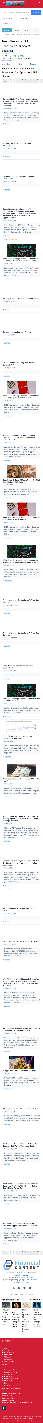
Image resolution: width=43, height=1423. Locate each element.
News (12, 34)
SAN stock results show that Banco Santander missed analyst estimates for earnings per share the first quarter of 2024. (22, 710)
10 (38, 80)
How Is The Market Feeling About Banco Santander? (19, 364)
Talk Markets (8, 756)
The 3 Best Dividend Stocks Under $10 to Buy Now (21, 780)
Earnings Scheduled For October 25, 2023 (21, 941)
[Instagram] (29, 1288)
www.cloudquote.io (21, 1275)
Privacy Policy (35, 1280)
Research (33, 64)
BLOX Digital (30, 1420)
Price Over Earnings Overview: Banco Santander (18, 667)
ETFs (26, 30)
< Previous (5, 81)
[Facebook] (19, 1288)
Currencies (19, 34)
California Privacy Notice (16, 1418)
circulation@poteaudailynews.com (19, 1402)
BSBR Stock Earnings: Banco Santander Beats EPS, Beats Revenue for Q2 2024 (21, 397)
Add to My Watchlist (8, 61)
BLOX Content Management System (16, 1420)
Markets (6, 30)
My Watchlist (23, 18)
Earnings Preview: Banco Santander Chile (20, 299)
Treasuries (36, 34)
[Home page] (15, 4)
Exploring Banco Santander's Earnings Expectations (18, 177)
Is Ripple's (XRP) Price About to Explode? (20, 1071)
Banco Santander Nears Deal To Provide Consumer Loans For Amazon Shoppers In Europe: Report (19, 438)
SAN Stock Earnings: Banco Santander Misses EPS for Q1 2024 (21, 700)
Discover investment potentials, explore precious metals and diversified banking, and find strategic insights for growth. (20, 491)
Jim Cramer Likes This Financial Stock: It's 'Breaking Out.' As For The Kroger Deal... (20, 1145)
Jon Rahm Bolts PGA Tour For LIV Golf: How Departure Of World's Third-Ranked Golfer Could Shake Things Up (20, 1186)
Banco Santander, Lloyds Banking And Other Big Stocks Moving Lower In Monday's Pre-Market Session (21, 863)
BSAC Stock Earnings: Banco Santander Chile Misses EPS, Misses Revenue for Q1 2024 (21, 561)
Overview (6, 34)
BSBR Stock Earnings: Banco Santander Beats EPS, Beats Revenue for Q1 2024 (21, 518)
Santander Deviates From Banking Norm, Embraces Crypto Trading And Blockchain (21, 1224)
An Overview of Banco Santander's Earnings (17, 144)
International (28, 34)
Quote (9, 64)
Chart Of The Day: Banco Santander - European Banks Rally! (18, 737)
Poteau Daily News (14, 1416)
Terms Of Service (23, 1282)
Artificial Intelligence (12, 239)
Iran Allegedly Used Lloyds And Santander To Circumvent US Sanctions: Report (21, 1029)
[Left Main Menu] (4, 1)
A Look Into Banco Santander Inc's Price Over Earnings (21, 601)
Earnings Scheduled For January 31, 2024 (20, 1108)
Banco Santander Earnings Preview (18, 332)
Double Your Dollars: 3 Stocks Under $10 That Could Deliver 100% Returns (21, 481)
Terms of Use (37, 1416)
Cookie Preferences (28, 1418)
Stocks (17, 30)
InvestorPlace (8, 279)
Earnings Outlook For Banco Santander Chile (18, 909)
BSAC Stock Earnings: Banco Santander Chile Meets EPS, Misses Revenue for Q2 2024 (21, 260)
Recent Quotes (7, 18)
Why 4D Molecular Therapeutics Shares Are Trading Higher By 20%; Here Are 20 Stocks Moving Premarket (20, 818)
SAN (9, 50)
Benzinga (7, 123)
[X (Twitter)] (13, 1288)
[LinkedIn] (24, 1288)
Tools (35, 30)
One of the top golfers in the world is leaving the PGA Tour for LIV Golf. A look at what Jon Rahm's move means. (22, 1197)
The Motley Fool (8, 1088)
